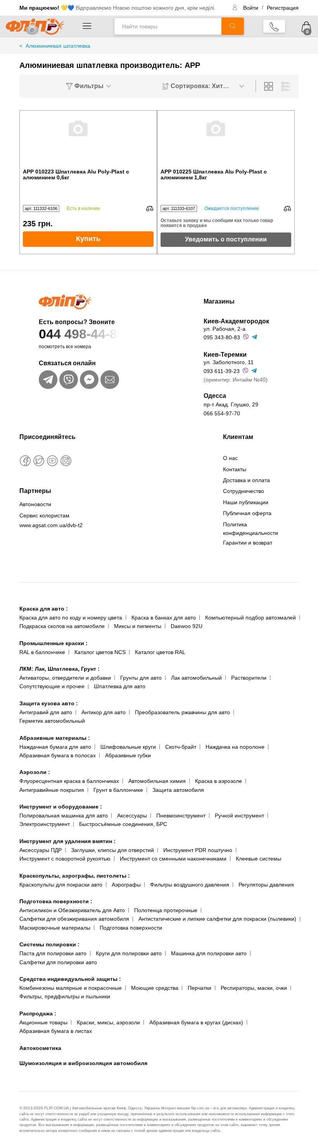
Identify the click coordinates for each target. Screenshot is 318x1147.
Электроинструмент (44, 824)
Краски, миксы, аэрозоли (108, 1022)
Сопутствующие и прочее (52, 686)
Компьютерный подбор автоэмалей (250, 617)
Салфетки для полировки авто (58, 962)
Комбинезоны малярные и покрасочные (70, 988)
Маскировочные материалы (54, 928)
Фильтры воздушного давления (189, 885)
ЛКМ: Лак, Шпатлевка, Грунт (59, 669)
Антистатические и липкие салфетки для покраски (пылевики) (217, 919)
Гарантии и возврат (247, 543)
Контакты (234, 469)
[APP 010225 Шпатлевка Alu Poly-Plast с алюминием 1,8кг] (226, 140)
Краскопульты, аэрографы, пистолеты (74, 876)
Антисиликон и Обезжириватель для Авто (72, 910)
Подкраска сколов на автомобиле (62, 626)
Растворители (248, 678)
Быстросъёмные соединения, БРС (123, 824)
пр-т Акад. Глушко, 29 (231, 404)
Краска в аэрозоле (218, 781)
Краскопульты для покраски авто (60, 885)
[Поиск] (232, 26)
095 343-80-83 (222, 337)
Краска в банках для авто (163, 617)
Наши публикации (245, 502)
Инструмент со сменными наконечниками (173, 858)
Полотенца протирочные (165, 910)
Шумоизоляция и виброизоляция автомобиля (83, 1063)
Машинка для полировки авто (209, 953)
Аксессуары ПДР (40, 850)
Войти (251, 8)
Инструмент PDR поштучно (197, 850)
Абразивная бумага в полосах (57, 755)
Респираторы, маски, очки (254, 988)
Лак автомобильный (196, 678)
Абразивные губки (128, 755)
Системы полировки (49, 944)
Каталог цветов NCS (100, 652)
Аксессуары (132, 815)
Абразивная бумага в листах (55, 1031)
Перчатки (199, 988)
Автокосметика (40, 1048)
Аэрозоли (34, 772)
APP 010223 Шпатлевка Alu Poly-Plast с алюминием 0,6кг (76, 174)
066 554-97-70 (222, 413)
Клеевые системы (258, 858)
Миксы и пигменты (137, 626)
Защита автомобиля (178, 790)
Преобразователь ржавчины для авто (182, 712)
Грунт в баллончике (118, 790)
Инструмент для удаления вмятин (67, 841)
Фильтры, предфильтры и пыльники (64, 996)
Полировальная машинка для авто (63, 815)
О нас (230, 458)
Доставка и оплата (246, 480)
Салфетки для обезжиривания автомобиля (74, 919)
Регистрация (283, 8)
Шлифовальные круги (128, 747)
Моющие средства (154, 988)
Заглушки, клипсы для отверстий (112, 850)
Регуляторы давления (266, 885)
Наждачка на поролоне (235, 747)
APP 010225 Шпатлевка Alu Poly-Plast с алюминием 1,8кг (214, 174)
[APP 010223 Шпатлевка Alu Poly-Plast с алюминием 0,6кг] (88, 140)
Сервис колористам (44, 515)
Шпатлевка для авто (119, 686)
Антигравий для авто (45, 712)
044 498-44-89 (81, 333)
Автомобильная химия (157, 781)
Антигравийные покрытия (51, 790)
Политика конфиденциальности (250, 528)
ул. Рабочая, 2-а (224, 329)
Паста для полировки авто (52, 953)
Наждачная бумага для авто (55, 747)
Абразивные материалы (54, 738)
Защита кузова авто (48, 703)
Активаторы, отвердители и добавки (65, 678)
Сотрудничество (243, 491)
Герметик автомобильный (52, 721)
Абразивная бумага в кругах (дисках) (196, 1022)
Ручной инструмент (239, 815)
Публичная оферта (247, 513)
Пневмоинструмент (181, 815)
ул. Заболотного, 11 (229, 362)
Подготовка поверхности (55, 901)
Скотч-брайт (180, 747)
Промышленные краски (53, 643)
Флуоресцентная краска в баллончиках (69, 781)
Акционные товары (43, 1022)
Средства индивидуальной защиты (70, 979)
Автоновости (35, 504)
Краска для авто (43, 609)
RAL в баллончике (42, 652)
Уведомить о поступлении (226, 239)
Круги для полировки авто (129, 953)
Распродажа (37, 1013)
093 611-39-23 (222, 371)
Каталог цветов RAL (160, 652)
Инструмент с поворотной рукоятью (65, 858)
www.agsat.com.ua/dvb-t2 (51, 525)
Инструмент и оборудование (60, 806)
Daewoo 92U (186, 626)
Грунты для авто (141, 678)
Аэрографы (126, 885)
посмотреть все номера (65, 346)
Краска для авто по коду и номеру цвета (70, 617)
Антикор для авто (103, 712)
